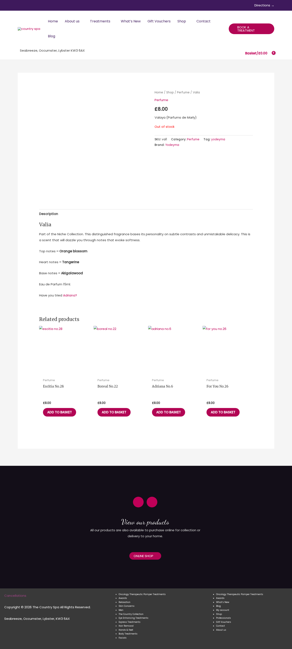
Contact (220, 625)
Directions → (264, 5)
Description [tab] (48, 214)
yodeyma (218, 139)
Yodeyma (172, 145)
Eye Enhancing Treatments (133, 618)
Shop (170, 92)
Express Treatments (129, 622)
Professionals (223, 618)
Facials (123, 637)
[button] (81, 21)
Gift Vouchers (223, 622)
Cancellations (15, 595)
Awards (123, 598)
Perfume (183, 92)
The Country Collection (131, 614)
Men (121, 610)
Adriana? (70, 295)
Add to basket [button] (59, 412)
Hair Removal (126, 625)
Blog (218, 606)
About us (221, 630)
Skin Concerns (126, 606)
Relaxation (124, 602)
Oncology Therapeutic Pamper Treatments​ (142, 594)
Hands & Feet (126, 630)
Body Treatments (128, 633)
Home (159, 92)
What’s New (222, 602)
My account (222, 610)
